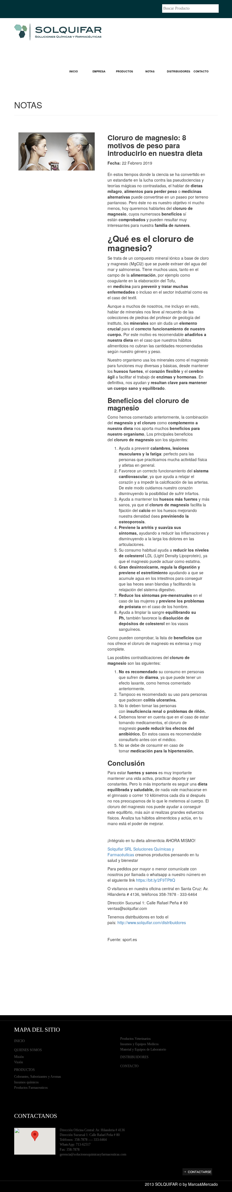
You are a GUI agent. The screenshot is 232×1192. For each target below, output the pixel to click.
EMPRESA (99, 71)
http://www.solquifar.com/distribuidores (151, 922)
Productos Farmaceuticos (31, 1088)
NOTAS (149, 71)
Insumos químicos (26, 1082)
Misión (19, 1057)
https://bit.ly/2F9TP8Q (155, 880)
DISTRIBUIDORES (177, 71)
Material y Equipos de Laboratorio (143, 1049)
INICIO (73, 71)
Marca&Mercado (203, 1184)
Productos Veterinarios (135, 1039)
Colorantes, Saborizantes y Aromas (37, 1077)
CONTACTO (201, 71)
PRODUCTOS (124, 71)
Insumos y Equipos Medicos (139, 1044)
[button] (35, 1135)
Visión (18, 1062)
